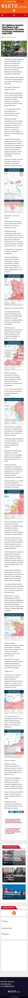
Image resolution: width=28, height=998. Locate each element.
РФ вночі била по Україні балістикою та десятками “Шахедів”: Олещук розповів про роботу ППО (13, 831)
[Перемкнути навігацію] (14, 15)
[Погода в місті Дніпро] (14, 921)
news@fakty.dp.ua (5, 984)
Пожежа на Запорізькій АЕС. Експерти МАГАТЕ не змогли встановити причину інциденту (13, 821)
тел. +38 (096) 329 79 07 (7, 986)
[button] (25, 15)
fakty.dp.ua (15, 996)
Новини (6, 873)
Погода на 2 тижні (7, 928)
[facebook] (14, 913)
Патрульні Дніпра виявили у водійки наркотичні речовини (13, 861)
